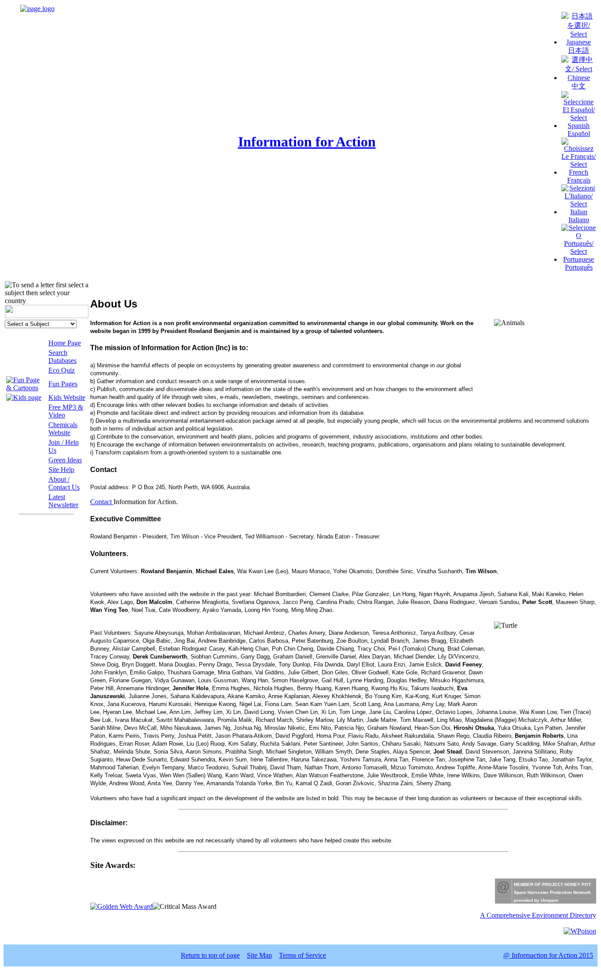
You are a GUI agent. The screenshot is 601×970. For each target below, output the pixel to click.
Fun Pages (62, 384)
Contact (102, 501)
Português (579, 267)
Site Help (61, 469)
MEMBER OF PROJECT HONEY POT (552, 884)
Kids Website (66, 397)
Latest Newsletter (63, 501)
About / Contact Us (64, 483)
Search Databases (62, 356)
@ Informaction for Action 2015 (548, 955)
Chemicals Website (62, 428)
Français (578, 180)
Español (579, 133)
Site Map (259, 955)
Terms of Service (302, 955)
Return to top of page (210, 955)
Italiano (578, 219)
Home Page (64, 343)
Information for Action (307, 142)
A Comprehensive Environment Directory (538, 915)
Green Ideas (65, 460)
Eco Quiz (61, 370)
